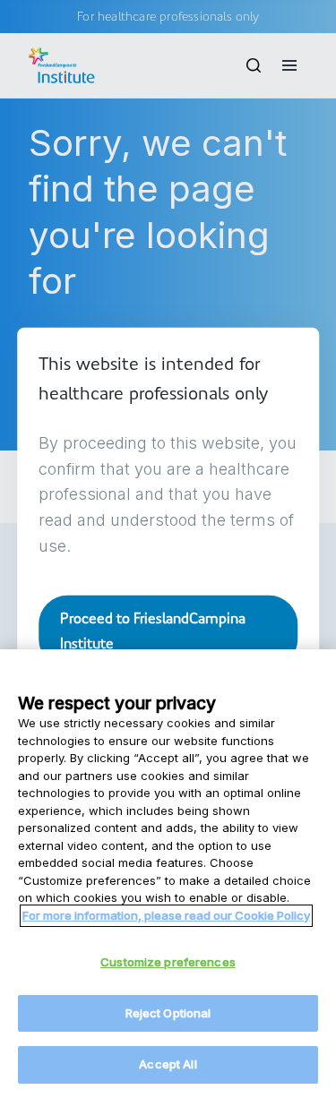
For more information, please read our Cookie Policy (166, 915)
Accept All (167, 1064)
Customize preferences (168, 962)
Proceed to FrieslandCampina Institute (153, 630)
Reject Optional (168, 1013)
